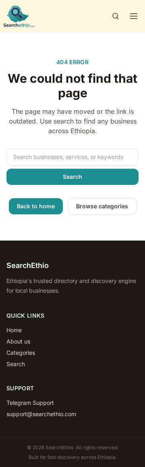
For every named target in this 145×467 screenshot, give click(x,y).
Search (72, 176)
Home (14, 330)
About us (18, 341)
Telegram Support (30, 402)
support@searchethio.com (41, 413)
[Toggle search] (115, 16)
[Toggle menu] (134, 16)
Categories (20, 352)
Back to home (36, 206)
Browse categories (102, 206)
